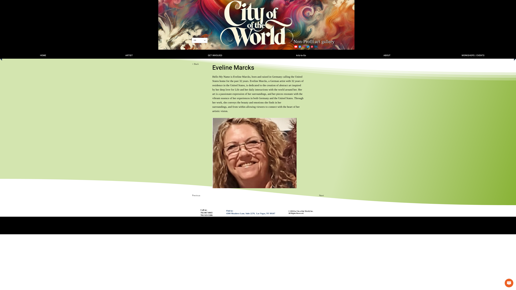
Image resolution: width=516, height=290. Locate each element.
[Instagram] (304, 46)
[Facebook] (300, 46)
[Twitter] (308, 46)
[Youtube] (296, 46)
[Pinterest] (312, 46)
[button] (201, 64)
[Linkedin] (316, 46)
